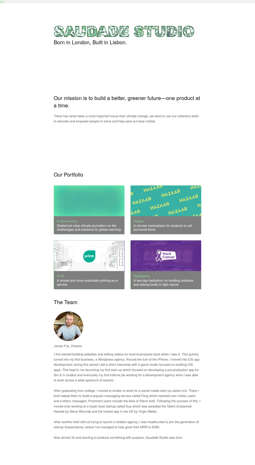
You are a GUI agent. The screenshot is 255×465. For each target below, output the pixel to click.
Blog (2, 1)
